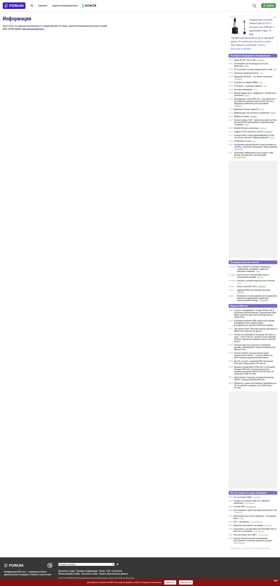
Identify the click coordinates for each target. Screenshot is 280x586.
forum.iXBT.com (119, 578)
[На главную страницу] (14, 5)
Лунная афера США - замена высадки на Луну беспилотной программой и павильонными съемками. (255, 122)
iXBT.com (63, 578)
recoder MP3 (239, 507)
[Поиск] (254, 5)
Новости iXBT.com (239, 306)
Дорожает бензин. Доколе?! (246, 109)
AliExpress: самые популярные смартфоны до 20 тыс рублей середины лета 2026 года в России (255, 385)
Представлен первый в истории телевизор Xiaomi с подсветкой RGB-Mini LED (254, 378)
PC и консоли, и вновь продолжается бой (253, 69)
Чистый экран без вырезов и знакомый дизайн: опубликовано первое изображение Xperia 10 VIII (254, 347)
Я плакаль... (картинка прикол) (248, 86)
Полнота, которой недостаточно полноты (256, 281)
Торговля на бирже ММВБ (245, 82)
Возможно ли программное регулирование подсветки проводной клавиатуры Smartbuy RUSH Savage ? (257, 298)
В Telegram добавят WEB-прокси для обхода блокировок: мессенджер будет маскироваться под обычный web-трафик (254, 323)
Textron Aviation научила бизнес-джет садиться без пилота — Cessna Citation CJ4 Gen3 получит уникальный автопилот (253, 355)
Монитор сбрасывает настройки (248, 525)
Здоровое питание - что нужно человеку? (253, 76)
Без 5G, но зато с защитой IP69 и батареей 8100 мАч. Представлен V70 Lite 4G (253, 362)
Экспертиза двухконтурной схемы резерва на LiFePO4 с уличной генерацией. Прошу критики (255, 146)
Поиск (102, 570)
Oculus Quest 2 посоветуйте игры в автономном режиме (253, 276)
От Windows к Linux (242, 141)
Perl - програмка (241, 522)
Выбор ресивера (242, 116)
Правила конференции (87, 570)
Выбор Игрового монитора (246, 128)
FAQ (108, 570)
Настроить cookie (89, 573)
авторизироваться (33, 28)
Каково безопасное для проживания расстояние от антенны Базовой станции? (253, 539)
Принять (170, 582)
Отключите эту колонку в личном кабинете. (250, 548)
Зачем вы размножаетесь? (246, 73)
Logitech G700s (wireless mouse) (248, 132)
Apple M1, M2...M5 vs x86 (244, 60)
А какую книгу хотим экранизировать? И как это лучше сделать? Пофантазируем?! (254, 136)
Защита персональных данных (113, 573)
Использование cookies (69, 573)
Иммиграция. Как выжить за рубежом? (252, 113)
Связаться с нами (66, 570)
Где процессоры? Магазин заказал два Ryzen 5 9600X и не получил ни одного (255, 330)
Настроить (186, 582)
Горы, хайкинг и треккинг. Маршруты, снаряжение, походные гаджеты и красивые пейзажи (254, 269)
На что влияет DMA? (243, 497)
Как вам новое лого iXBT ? (245, 535)
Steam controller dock (247, 286)
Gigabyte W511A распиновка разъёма (253, 290)
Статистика (116, 570)
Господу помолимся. (243, 89)
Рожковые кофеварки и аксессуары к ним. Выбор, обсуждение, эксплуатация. (254, 154)
